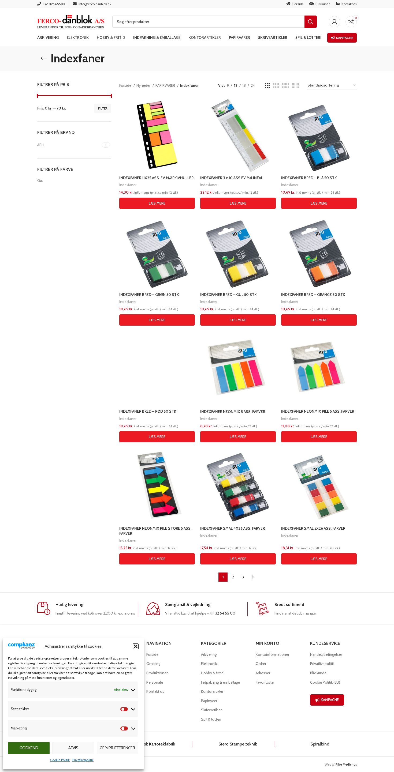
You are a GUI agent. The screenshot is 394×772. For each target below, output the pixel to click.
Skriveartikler (211, 709)
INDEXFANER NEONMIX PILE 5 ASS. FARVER (317, 411)
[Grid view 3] (267, 85)
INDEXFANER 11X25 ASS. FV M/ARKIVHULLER (156, 177)
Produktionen (157, 673)
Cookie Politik (60, 760)
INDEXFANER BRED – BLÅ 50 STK (309, 177)
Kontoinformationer (272, 654)
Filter (102, 108)
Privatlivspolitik (83, 760)
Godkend (29, 747)
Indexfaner (127, 185)
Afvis (73, 747)
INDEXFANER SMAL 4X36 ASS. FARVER (232, 528)
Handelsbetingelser (326, 654)
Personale (154, 682)
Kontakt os (155, 691)
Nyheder (143, 85)
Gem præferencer (117, 747)
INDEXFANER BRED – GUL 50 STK (228, 294)
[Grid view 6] (295, 85)
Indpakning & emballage (220, 682)
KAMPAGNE (330, 700)
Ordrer (261, 663)
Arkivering (209, 654)
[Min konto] (334, 21)
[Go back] (44, 58)
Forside (125, 85)
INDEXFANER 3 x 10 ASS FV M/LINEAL (231, 177)
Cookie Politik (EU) (325, 682)
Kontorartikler (212, 691)
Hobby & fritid (212, 673)
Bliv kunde (318, 673)
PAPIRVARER (165, 85)
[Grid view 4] (276, 85)
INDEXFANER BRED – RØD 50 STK (147, 411)
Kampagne (344, 38)
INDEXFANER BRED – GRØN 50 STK (149, 294)
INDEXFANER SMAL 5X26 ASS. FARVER (313, 528)
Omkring (153, 663)
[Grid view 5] (285, 85)
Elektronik (209, 663)
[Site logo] (70, 21)
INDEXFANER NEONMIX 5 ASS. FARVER (232, 411)
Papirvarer (209, 700)
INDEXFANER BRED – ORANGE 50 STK (313, 294)
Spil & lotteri (211, 719)
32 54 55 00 (225, 613)
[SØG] (310, 22)
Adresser (263, 673)
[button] (135, 646)
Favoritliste (265, 682)
